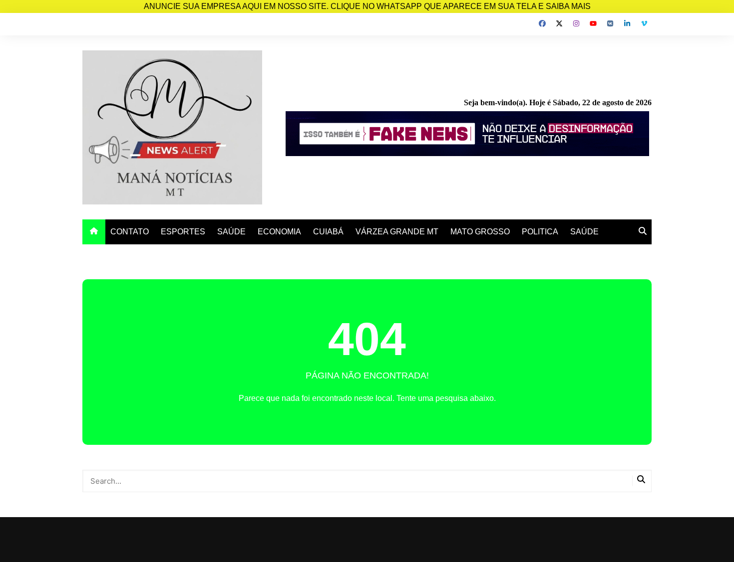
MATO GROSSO (480, 231)
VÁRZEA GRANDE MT (397, 231)
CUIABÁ (328, 231)
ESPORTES (183, 231)
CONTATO (129, 231)
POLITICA (540, 231)
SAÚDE (231, 231)
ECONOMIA (279, 231)
